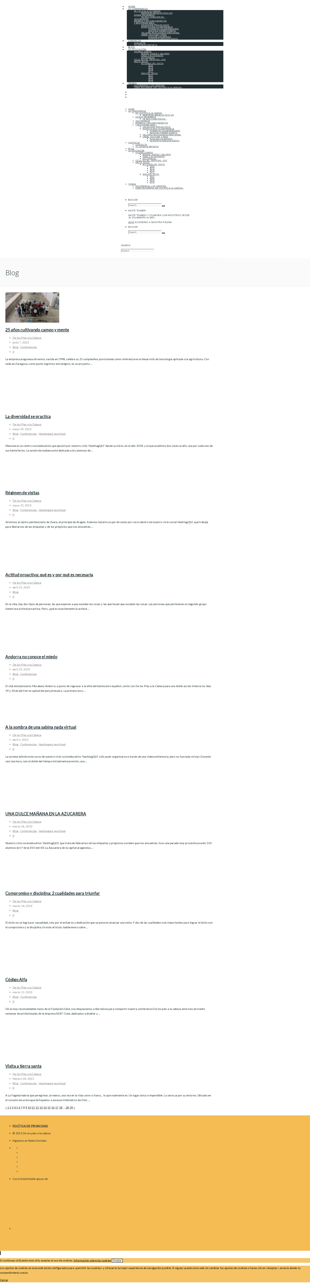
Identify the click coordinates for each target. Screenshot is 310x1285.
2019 (152, 168)
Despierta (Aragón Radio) (165, 140)
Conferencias (28, 347)
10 (29, 1107)
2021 (152, 176)
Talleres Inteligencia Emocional (162, 134)
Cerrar (4, 1280)
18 (61, 1107)
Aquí (131, 222)
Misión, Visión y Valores (157, 154)
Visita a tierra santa (23, 1065)
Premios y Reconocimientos (151, 122)
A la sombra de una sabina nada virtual (40, 726)
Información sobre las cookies (92, 1260)
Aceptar (117, 1260)
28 (67, 1107)
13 (41, 1107)
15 (49, 1107)
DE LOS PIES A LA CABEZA (148, 113)
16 (53, 1107)
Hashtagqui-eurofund (52, 433)
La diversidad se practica (28, 416)
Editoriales (149, 158)
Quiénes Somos (144, 152)
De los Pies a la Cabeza (27, 337)
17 (57, 1107)
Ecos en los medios (161, 138)
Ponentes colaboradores (165, 130)
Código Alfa (16, 979)
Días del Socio (151, 174)
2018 (152, 170)
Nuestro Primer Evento (163, 132)
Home (131, 109)
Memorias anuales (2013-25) (158, 115)
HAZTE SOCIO (142, 162)
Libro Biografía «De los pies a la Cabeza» (159, 188)
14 (45, 1107)
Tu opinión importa (147, 146)
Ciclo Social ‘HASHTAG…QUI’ (151, 160)
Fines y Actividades (154, 156)
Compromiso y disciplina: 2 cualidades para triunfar (52, 893)
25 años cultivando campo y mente (37, 329)
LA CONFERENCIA (137, 111)
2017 (152, 172)
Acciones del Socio (154, 164)
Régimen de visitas (22, 492)
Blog (131, 148)
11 (33, 1107)
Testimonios (142, 121)
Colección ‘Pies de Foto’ (157, 126)
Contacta (134, 142)
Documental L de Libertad (150, 186)
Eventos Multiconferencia (158, 128)
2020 (152, 166)
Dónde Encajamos (145, 117)
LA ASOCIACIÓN (136, 150)
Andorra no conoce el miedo (31, 656)
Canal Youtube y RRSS (155, 136)
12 (37, 1107)
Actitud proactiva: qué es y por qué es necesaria (49, 574)
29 (71, 1107)
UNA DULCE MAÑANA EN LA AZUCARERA (45, 813)
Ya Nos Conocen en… (155, 119)
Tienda (132, 184)
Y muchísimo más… (146, 124)
